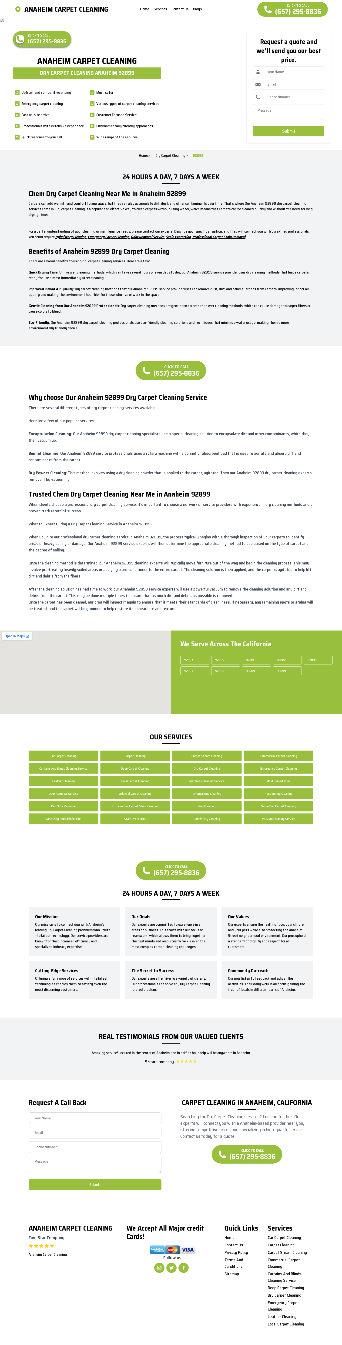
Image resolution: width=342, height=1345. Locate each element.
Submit (288, 131)
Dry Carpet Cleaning (170, 155)
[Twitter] (171, 1268)
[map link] (19, 9)
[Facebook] (183, 1268)
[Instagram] (159, 1268)
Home (143, 155)
